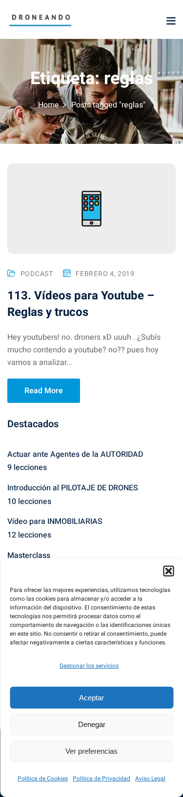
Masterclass (28, 555)
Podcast (36, 274)
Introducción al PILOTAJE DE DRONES (72, 488)
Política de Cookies (43, 778)
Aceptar (91, 697)
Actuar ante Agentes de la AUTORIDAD (75, 454)
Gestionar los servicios (89, 665)
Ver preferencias (91, 751)
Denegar (91, 724)
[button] (168, 571)
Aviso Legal (150, 778)
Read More (43, 391)
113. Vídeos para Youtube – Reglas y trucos (80, 304)
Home (48, 105)
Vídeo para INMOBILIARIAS (54, 521)
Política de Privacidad (101, 778)
